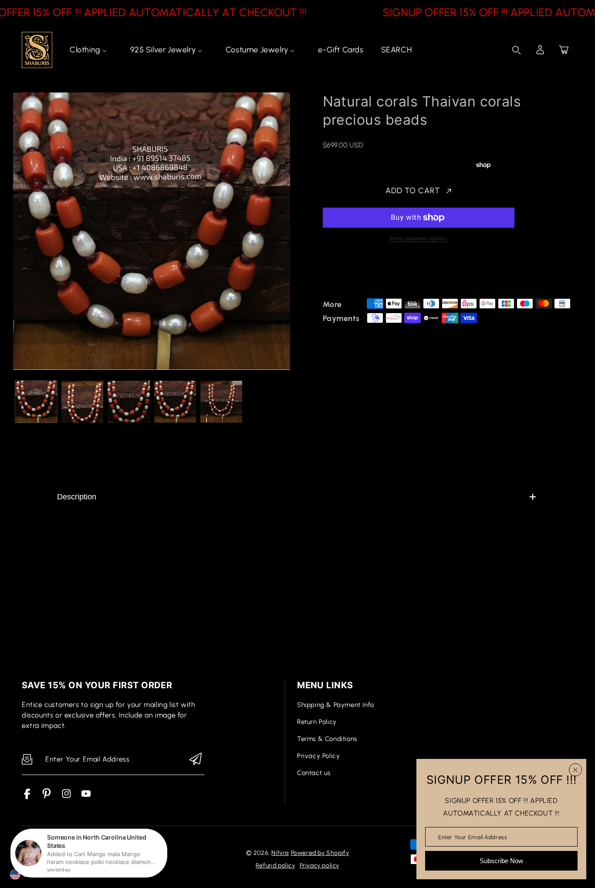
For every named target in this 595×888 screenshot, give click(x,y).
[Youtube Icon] (86, 796)
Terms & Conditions (327, 739)
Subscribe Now (501, 860)
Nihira (280, 853)
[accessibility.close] (575, 769)
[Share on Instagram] (403, 273)
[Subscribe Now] (195, 759)
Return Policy (317, 722)
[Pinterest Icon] (46, 796)
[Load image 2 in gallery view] (82, 402)
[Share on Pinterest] (388, 273)
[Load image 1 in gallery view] (36, 402)
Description (76, 496)
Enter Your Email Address (472, 837)
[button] (563, 50)
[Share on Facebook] (357, 273)
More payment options (418, 239)
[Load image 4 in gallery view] (175, 402)
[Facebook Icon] (27, 796)
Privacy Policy (318, 756)
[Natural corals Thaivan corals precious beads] (151, 231)
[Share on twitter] (372, 273)
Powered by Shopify (320, 853)
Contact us (314, 773)
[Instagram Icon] (66, 796)
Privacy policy (319, 865)
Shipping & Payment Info (335, 705)
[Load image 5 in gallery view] (221, 402)
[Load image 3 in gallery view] (128, 402)
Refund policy (275, 865)
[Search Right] (516, 50)
